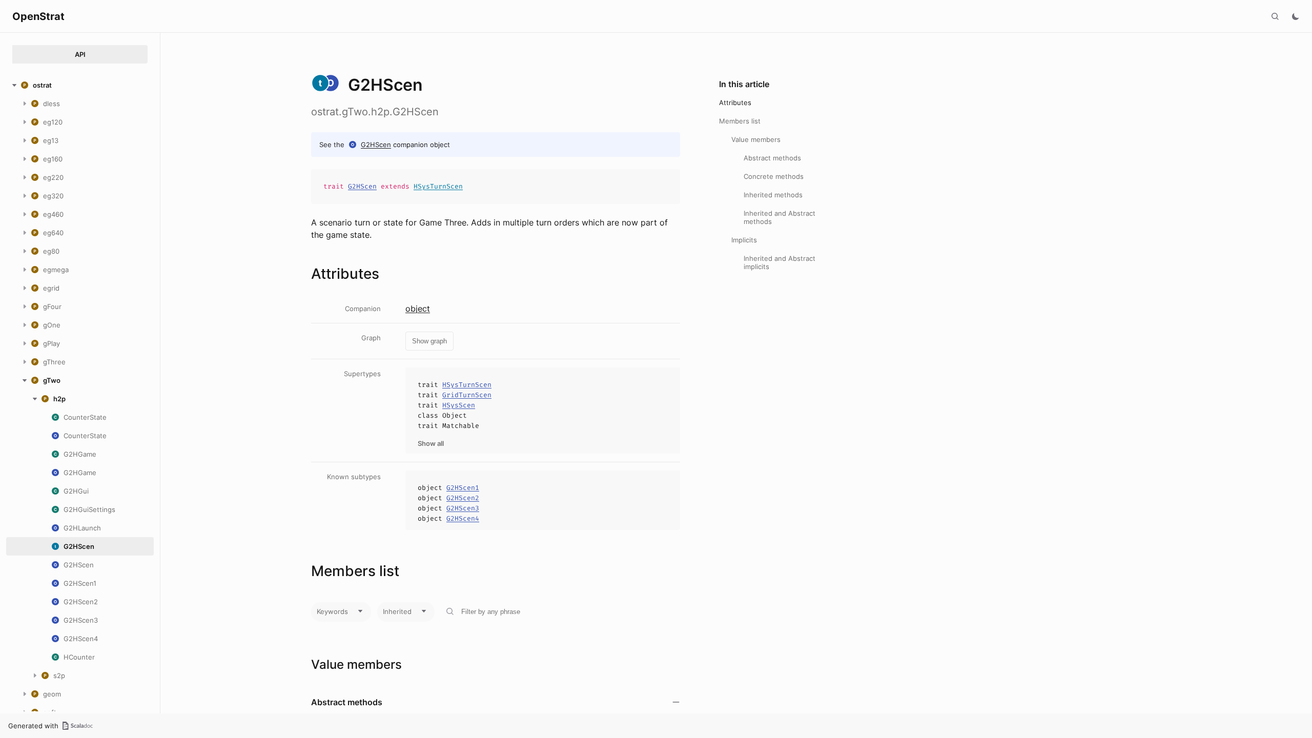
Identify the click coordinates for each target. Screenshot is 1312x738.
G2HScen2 (462, 498)
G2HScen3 (462, 508)
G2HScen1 (462, 487)
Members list (740, 121)
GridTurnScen (466, 395)
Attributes (735, 102)
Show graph (429, 341)
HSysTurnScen (438, 186)
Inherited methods (773, 195)
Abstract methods (772, 158)
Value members (756, 139)
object (417, 308)
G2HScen (376, 144)
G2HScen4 (462, 518)
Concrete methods (774, 176)
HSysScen (458, 405)
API (80, 54)
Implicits (744, 240)
